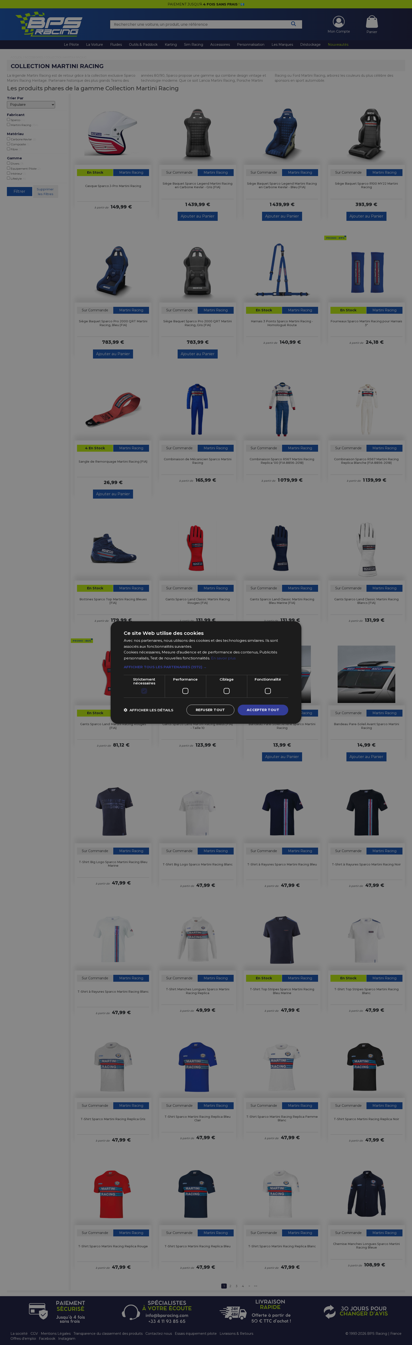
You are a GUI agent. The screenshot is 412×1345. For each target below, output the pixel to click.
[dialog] (206, 672)
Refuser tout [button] (210, 710)
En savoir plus (223, 658)
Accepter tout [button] (263, 710)
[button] (206, 667)
